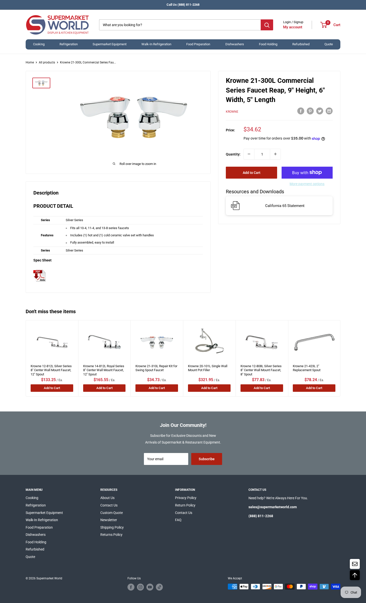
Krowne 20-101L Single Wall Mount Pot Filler (207, 368)
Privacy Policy (185, 498)
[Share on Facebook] (300, 110)
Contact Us (109, 505)
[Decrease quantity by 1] (249, 154)
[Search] (267, 24)
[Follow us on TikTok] (159, 587)
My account (292, 27)
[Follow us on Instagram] (140, 587)
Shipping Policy (112, 527)
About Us (107, 498)
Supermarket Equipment (109, 44)
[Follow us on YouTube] (149, 587)
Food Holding (268, 44)
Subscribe (207, 459)
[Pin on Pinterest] (310, 110)
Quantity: (233, 154)
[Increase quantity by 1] (275, 154)
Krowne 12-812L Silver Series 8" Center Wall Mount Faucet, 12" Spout (51, 368)
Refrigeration (69, 44)
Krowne (232, 111)
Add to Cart (251, 172)
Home (30, 62)
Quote (328, 44)
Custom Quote (111, 513)
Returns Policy (111, 535)
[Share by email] (329, 110)
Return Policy (185, 505)
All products (47, 62)
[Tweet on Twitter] (319, 110)
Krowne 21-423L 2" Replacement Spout (306, 368)
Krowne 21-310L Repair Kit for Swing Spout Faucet (156, 368)
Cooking (39, 44)
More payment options (307, 184)
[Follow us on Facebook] (130, 587)
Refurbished (300, 44)
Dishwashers (234, 44)
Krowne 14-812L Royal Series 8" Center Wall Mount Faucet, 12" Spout (103, 368)
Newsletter (108, 520)
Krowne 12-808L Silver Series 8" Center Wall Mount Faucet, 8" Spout (261, 368)
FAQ (178, 520)
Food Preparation (198, 44)
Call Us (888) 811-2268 (183, 4)
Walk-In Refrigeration (156, 44)
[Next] (340, 358)
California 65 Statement (285, 205)
